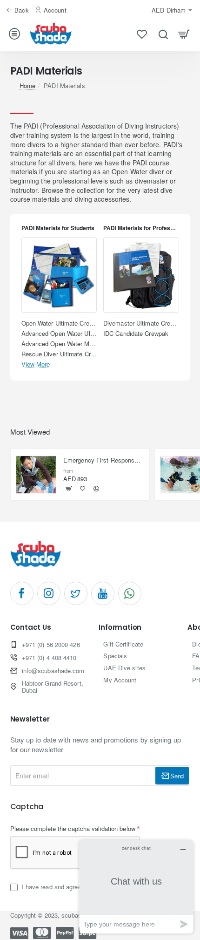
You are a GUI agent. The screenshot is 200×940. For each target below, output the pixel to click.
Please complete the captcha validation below (72, 828)
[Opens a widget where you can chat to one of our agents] (136, 887)
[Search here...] (163, 33)
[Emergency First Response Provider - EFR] (36, 474)
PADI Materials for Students (57, 228)
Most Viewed (30, 432)
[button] (69, 489)
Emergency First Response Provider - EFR (103, 460)
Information (120, 628)
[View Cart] (183, 33)
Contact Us (30, 628)
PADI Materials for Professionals (141, 228)
